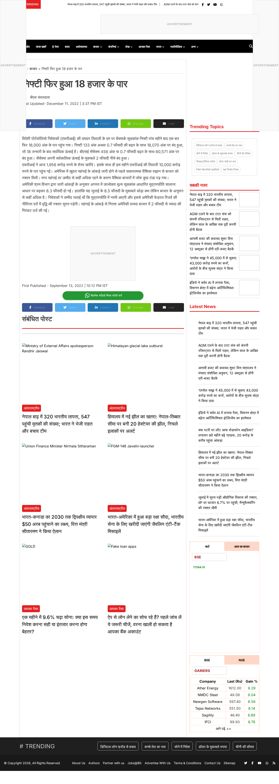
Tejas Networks (207, 708)
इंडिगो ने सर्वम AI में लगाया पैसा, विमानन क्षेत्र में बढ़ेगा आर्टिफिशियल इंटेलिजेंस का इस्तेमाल (212, 287)
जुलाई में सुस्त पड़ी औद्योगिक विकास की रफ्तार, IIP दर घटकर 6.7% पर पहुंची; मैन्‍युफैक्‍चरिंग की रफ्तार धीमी (228, 502)
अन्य (193, 46)
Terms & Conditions (187, 763)
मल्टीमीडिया (176, 46)
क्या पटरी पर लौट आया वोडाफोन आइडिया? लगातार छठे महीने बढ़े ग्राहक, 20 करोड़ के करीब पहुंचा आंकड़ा (225, 435)
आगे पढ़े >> (223, 728)
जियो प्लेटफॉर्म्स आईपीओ (207, 169)
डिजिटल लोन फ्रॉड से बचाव (209, 145)
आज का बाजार (242, 546)
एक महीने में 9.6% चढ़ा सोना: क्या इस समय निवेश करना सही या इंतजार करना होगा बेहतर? (60, 624)
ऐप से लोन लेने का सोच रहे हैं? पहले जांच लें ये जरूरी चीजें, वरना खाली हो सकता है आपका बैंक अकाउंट (144, 624)
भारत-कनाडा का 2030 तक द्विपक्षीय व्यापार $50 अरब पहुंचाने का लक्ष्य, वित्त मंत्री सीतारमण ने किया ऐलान (59, 524)
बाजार (96, 46)
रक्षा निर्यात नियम (230, 169)
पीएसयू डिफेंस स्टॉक (205, 161)
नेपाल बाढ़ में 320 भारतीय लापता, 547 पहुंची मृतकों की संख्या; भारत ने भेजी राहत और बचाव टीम (99, 4)
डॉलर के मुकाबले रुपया (222, 153)
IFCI (208, 722)
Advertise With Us (157, 763)
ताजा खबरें (41, 46)
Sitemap (229, 763)
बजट (67, 46)
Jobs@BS (134, 763)
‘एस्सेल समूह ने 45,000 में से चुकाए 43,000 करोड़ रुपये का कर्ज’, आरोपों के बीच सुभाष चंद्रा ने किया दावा (228, 395)
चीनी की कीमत (243, 153)
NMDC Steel (208, 695)
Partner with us (113, 763)
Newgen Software (207, 701)
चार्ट (207, 546)
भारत (158, 46)
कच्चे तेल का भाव (234, 145)
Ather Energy (207, 688)
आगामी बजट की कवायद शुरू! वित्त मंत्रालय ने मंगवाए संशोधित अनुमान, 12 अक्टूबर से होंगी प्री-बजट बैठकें (212, 243)
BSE (207, 660)
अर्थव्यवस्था (81, 46)
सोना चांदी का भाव (227, 161)
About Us (78, 763)
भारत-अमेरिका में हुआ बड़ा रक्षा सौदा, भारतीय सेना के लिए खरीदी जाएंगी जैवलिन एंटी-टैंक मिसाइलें (146, 524)
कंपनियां (112, 46)
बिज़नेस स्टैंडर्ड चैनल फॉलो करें (106, 295)
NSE (242, 660)
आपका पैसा (144, 46)
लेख (127, 46)
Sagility (208, 715)
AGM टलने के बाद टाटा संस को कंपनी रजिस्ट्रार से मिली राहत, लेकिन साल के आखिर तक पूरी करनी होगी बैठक (228, 350)
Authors (94, 763)
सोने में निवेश (202, 153)
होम (28, 46)
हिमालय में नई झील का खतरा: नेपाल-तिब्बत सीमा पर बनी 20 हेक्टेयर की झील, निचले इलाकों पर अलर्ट (144, 424)
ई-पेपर (55, 46)
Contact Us (212, 763)
